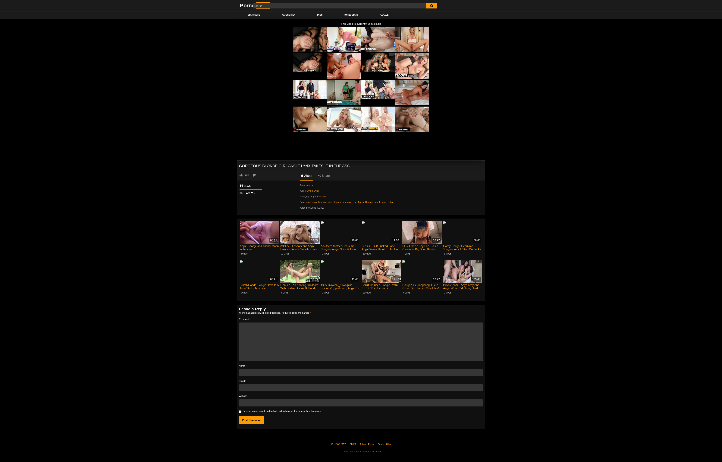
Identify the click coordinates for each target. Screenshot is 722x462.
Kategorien (288, 15)
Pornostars (351, 15)
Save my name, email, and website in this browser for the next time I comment (282, 411)
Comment (244, 319)
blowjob (337, 202)
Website (243, 396)
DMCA (353, 444)
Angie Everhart (318, 196)
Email (242, 381)
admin (309, 185)
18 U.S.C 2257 (338, 444)
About (308, 175)
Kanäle (384, 15)
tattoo (391, 202)
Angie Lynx (313, 191)
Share (325, 175)
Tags (319, 15)
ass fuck (327, 202)
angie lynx (317, 202)
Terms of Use (384, 444)
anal (308, 202)
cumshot (357, 202)
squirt (384, 202)
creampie (347, 202)
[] (431, 5)
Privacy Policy (367, 444)
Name (243, 366)
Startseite (254, 15)
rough (378, 202)
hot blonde (368, 202)
